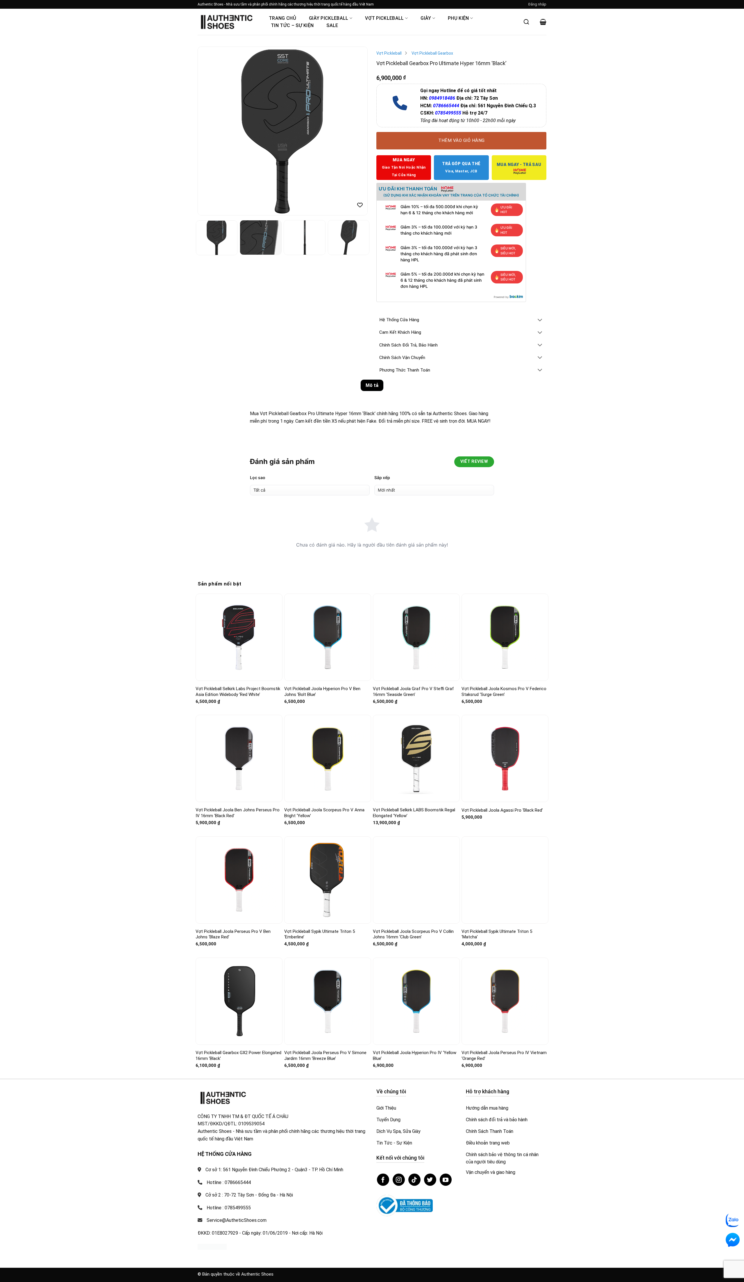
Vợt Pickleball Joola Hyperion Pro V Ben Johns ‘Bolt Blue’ (322, 691)
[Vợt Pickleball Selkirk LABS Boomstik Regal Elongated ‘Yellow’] (416, 758)
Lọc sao (257, 477)
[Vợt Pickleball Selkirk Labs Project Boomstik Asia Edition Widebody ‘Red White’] (239, 637)
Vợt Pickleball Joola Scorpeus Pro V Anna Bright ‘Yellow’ (324, 812)
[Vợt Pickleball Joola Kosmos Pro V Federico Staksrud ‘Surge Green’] (505, 637)
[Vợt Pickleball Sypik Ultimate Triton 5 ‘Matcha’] (505, 880)
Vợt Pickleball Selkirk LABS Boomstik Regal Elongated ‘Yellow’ (414, 812)
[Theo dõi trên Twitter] (430, 1180)
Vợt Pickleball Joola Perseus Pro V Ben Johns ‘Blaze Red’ (233, 934)
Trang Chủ (282, 18)
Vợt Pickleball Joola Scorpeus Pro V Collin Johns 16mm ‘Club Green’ (413, 934)
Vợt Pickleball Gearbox (432, 53)
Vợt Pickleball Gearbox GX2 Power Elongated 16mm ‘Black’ (238, 1055)
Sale (332, 25)
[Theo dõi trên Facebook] (383, 1180)
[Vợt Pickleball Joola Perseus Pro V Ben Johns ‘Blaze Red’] (239, 880)
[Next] (357, 131)
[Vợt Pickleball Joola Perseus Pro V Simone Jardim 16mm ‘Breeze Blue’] (327, 1001)
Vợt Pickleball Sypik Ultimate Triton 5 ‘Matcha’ (497, 934)
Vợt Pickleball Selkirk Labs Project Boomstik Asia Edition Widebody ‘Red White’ (238, 691)
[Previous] (208, 131)
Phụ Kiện (458, 18)
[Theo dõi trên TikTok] (414, 1180)
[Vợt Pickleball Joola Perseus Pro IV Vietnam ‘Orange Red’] (505, 1001)
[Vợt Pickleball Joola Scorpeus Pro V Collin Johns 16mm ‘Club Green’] (416, 879)
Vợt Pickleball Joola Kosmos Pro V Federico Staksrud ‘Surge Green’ (504, 691)
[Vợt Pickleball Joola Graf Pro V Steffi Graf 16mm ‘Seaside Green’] (416, 637)
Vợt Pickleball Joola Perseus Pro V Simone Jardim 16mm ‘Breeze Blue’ (325, 1055)
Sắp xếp (382, 477)
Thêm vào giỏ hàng (461, 140)
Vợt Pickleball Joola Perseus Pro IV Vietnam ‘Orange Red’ (504, 1055)
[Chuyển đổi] (540, 320)
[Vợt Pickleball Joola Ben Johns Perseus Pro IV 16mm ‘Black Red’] (239, 758)
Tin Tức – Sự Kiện (292, 25)
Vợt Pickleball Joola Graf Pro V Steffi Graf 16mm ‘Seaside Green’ (413, 691)
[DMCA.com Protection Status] (212, 1246)
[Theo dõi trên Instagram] (399, 1180)
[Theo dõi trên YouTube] (446, 1180)
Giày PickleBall (328, 18)
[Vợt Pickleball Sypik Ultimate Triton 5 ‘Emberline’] (327, 879)
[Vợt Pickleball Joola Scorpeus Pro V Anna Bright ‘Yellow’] (327, 758)
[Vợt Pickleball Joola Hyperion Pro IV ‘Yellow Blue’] (416, 1001)
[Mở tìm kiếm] (526, 22)
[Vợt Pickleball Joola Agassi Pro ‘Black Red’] (505, 758)
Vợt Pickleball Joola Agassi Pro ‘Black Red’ (502, 810)
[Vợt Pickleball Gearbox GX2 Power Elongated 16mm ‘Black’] (239, 1001)
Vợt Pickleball (384, 18)
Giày (426, 18)
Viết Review (474, 461)
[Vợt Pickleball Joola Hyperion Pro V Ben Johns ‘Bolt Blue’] (327, 637)
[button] (537, 4)
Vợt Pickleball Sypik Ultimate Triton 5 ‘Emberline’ (319, 934)
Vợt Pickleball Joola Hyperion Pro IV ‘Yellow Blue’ (414, 1055)
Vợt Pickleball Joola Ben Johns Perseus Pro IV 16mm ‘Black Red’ (238, 812)
